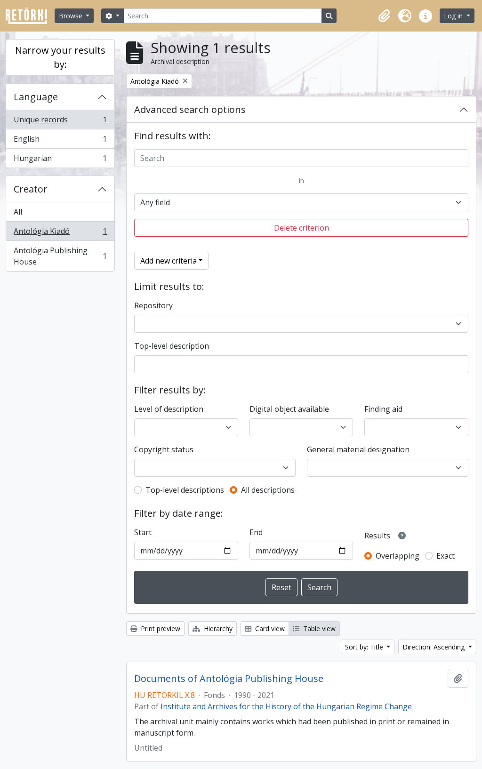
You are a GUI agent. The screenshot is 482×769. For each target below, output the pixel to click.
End (256, 532)
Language (36, 96)
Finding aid (383, 409)
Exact (445, 556)
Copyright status (163, 449)
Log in (454, 15)
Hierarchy (217, 628)
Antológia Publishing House (60, 256)
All (18, 212)
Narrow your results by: (60, 57)
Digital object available (289, 409)
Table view (318, 628)
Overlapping (397, 556)
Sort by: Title (365, 646)
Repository (153, 305)
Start (143, 532)
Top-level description (171, 346)
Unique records (60, 121)
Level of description (168, 409)
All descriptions (268, 490)
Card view (269, 628)
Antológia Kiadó (60, 233)
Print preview (159, 628)
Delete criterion (301, 228)
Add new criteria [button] (168, 261)
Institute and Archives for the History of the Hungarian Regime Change (286, 706)
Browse (71, 15)
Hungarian (60, 160)
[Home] (30, 16)
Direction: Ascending (434, 646)
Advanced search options (190, 109)
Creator (31, 189)
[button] (384, 16)
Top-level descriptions (184, 490)
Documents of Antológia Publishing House (228, 678)
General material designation (358, 449)
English (60, 141)
